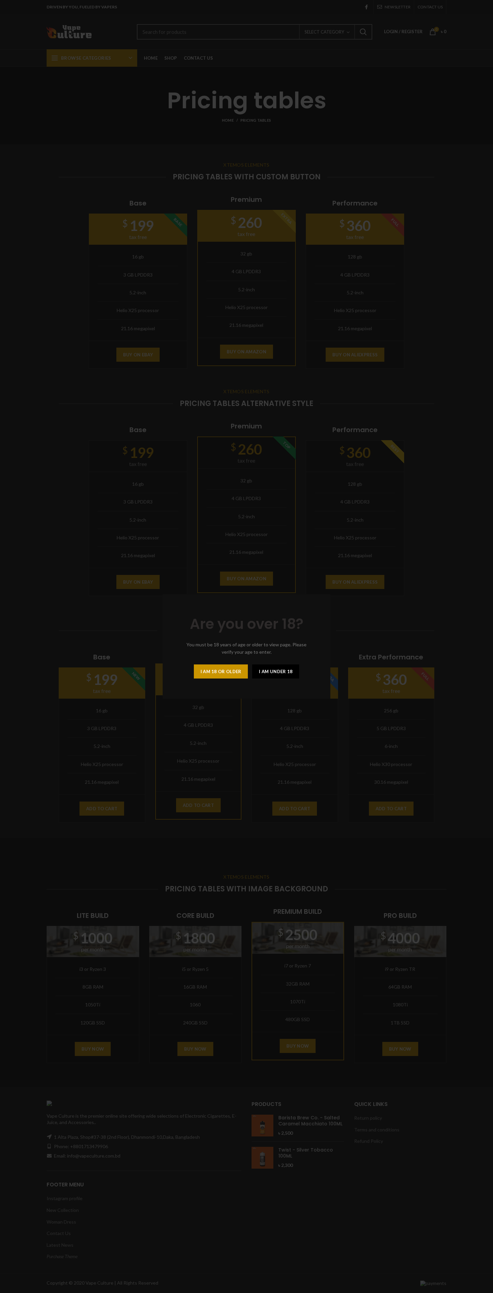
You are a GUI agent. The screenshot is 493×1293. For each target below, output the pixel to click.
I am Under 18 (275, 671)
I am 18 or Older (221, 671)
